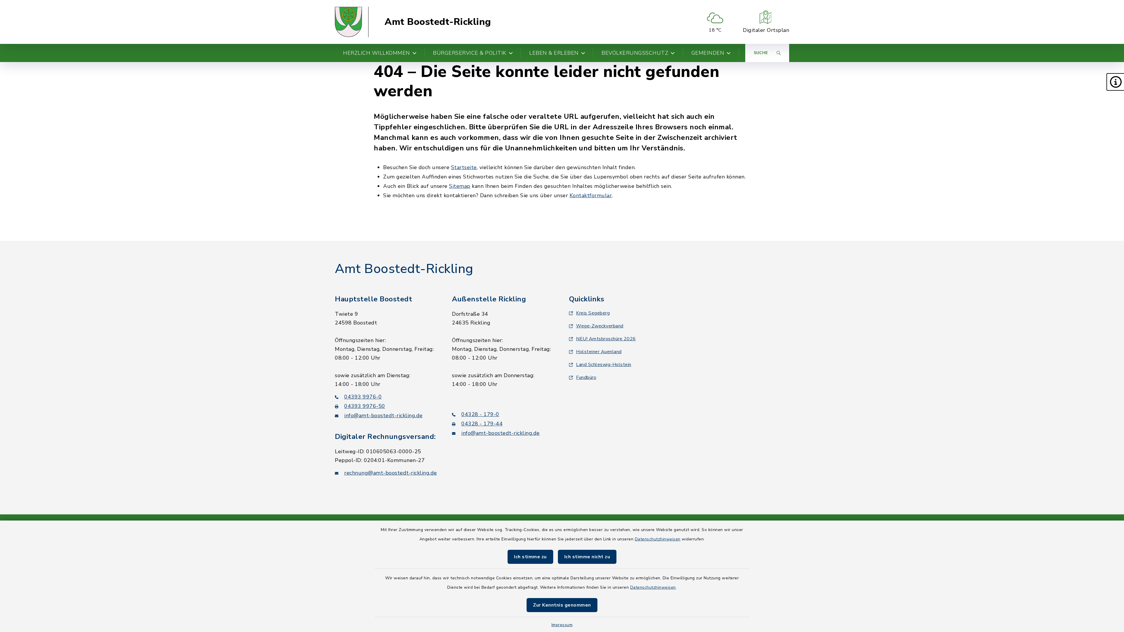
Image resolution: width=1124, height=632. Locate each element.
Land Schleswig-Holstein (603, 364)
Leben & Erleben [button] (554, 52)
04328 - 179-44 (482, 423)
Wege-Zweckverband (599, 326)
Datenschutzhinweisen (658, 539)
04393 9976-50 (364, 406)
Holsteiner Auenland (599, 351)
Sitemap (459, 186)
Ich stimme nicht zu (587, 557)
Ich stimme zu (530, 557)
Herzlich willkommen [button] (376, 52)
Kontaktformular (591, 195)
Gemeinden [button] (707, 52)
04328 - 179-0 (480, 414)
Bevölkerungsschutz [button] (635, 52)
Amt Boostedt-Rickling (438, 22)
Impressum (562, 625)
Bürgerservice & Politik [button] (469, 52)
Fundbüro (586, 377)
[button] (1115, 82)
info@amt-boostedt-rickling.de (383, 415)
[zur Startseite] (352, 22)
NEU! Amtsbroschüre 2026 (606, 339)
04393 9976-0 (363, 396)
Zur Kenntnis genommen (562, 605)
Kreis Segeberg (593, 313)
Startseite (464, 167)
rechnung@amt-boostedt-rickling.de (390, 472)
